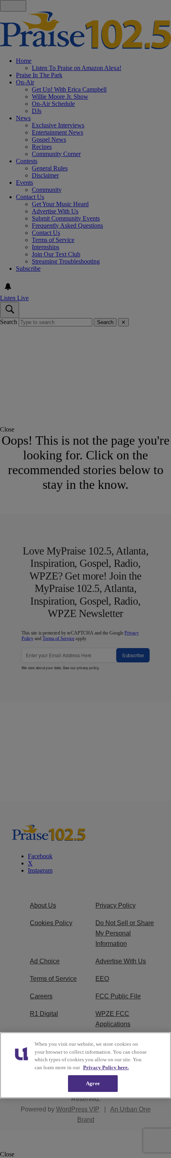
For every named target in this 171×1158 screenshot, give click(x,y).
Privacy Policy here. (106, 1067)
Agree (93, 1083)
